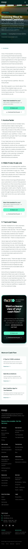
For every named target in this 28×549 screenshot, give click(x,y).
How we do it (4, 485)
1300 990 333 (6, 515)
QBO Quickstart (5, 504)
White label (4, 470)
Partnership (4, 502)
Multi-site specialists (6, 449)
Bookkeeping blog (5, 477)
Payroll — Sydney (19, 489)
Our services (4, 483)
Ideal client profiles (5, 447)
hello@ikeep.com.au (8, 518)
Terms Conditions (19, 499)
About (2, 497)
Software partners (5, 468)
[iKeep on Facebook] (2, 525)
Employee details (19, 459)
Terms (7, 543)
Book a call (15, 108)
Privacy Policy (18, 497)
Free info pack (18, 449)
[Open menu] (25, 2)
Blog (16, 452)
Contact (3, 499)
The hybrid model (19, 437)
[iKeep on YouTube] (13, 525)
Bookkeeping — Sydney (20, 482)
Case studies (4, 480)
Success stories (19, 447)
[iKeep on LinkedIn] (9, 525)
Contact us (4, 437)
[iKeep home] (4, 2)
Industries (3, 452)
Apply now (18, 543)
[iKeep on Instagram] (6, 525)
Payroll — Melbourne (20, 487)
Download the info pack (14, 112)
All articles (4, 34)
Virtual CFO (17, 484)
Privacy (2, 543)
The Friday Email (19, 434)
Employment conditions (20, 462)
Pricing (3, 440)
